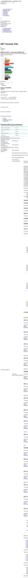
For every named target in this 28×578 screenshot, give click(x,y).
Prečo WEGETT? (7, 9)
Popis (4, 118)
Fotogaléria (6, 15)
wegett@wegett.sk (6, 1)
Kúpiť (2, 84)
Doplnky (5, 11)
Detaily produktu (7, 119)
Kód (25, 188)
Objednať (3, 26)
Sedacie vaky (6, 10)
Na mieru (5, 13)
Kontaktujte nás (16, 1)
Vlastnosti (5, 121)
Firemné (5, 14)
